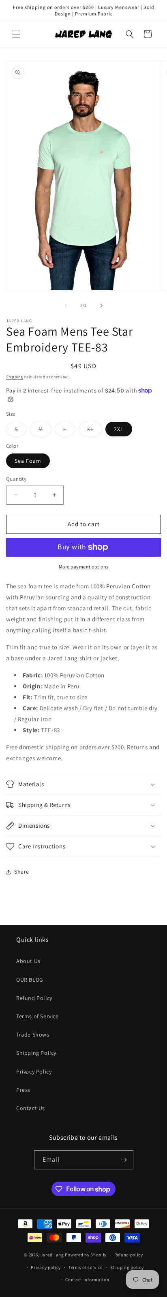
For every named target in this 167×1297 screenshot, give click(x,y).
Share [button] (21, 871)
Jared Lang (52, 1255)
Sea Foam (28, 460)
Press (23, 1089)
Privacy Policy (33, 1071)
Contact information (87, 1279)
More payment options (84, 567)
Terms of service (86, 1267)
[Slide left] (66, 305)
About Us (28, 961)
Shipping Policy (36, 1052)
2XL (119, 429)
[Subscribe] (124, 1159)
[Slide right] (101, 305)
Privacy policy (46, 1267)
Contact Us (30, 1108)
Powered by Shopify (86, 1255)
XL (94, 430)
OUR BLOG (29, 979)
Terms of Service (37, 1016)
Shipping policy (127, 1267)
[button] (16, 34)
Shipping (14, 377)
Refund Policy (34, 998)
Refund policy (128, 1255)
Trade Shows (32, 1034)
